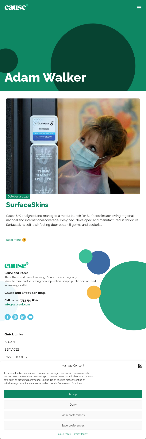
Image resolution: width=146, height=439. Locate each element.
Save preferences (73, 425)
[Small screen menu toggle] (139, 6)
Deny (73, 404)
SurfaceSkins (27, 204)
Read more (14, 240)
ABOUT (10, 342)
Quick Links (14, 334)
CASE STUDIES (16, 357)
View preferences (73, 415)
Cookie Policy (64, 434)
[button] (140, 366)
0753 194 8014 (29, 300)
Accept (73, 394)
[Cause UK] (17, 7)
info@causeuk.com (17, 304)
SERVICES (12, 349)
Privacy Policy (80, 434)
